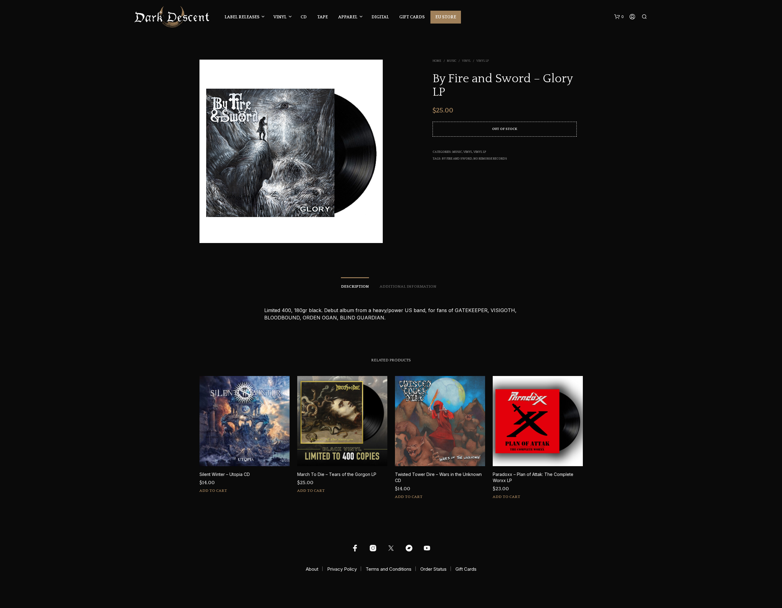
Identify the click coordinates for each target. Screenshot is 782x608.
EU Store (445, 17)
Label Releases (242, 17)
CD (304, 17)
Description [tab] (355, 286)
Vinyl (280, 17)
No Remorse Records (490, 158)
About (312, 569)
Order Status (433, 569)
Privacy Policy (342, 569)
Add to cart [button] (213, 490)
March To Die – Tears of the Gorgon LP (336, 474)
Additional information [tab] (408, 286)
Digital (380, 17)
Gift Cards (412, 17)
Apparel (347, 17)
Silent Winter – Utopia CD (224, 474)
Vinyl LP (482, 61)
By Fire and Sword (457, 158)
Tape (322, 17)
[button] (619, 17)
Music (451, 61)
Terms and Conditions (388, 569)
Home (437, 61)
